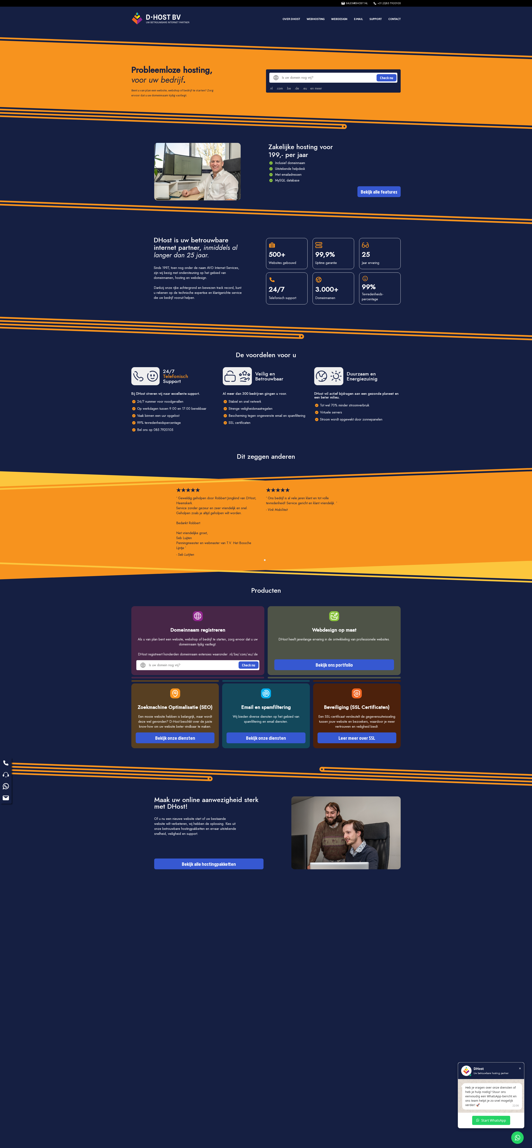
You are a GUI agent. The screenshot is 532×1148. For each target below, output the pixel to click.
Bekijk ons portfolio (334, 664)
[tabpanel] (221, 522)
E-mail (358, 19)
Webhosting (316, 19)
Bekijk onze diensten (175, 737)
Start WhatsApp (493, 1120)
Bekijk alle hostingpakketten (209, 863)
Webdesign (339, 19)
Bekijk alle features (379, 191)
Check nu (386, 77)
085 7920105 (163, 429)
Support (375, 19)
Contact (394, 19)
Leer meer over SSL (357, 737)
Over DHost (291, 19)
